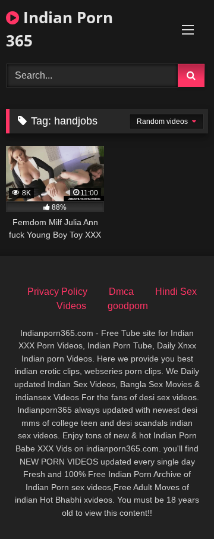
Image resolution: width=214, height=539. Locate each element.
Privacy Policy (57, 291)
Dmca (121, 291)
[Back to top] (177, 503)
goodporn (128, 306)
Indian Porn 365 (59, 29)
